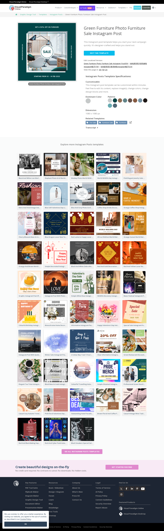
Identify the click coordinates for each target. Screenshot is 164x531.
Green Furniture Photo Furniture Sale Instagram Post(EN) (106, 63)
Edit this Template (99, 53)
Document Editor (32, 504)
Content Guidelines (104, 500)
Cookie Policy (25, 519)
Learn (51, 500)
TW (103, 70)
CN (106, 70)
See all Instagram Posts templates (82, 451)
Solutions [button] (111, 7)
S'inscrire (137, 7)
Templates (43, 14)
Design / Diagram (56, 492)
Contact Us (77, 500)
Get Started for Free (122, 467)
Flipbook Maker (32, 492)
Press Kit (76, 496)
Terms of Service (103, 488)
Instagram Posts (56, 14)
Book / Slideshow (56, 488)
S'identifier (146, 7)
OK (25, 524)
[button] (70, 8)
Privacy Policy (101, 496)
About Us (76, 488)
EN (100, 70)
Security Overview (103, 504)
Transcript (91, 127)
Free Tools (53, 511)
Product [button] (58, 7)
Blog (51, 504)
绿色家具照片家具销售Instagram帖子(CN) (116, 66)
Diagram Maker (32, 496)
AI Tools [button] (85, 8)
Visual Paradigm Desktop (38, 2)
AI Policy (99, 492)
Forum (51, 496)
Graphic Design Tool (28, 14)
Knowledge (53, 508)
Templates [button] (122, 7)
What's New (77, 492)
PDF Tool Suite (31, 488)
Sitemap (52, 515)
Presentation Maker (34, 508)
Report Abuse (101, 508)
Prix (130, 7)
